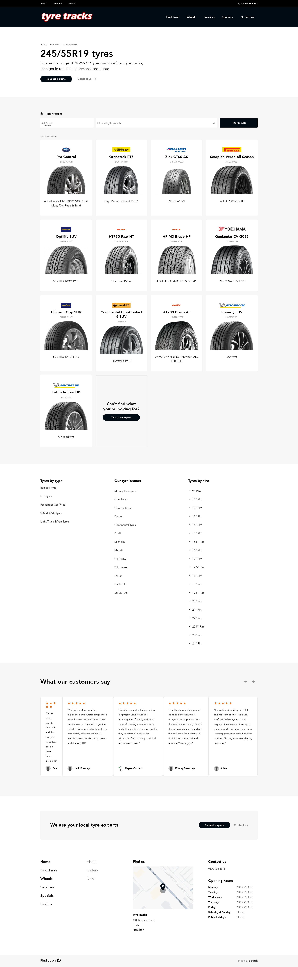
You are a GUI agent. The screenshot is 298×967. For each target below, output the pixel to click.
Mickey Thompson (125, 491)
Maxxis (118, 550)
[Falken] (67, 124)
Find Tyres (172, 17)
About (43, 3)
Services (209, 17)
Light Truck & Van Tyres (54, 522)
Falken (118, 576)
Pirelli (117, 533)
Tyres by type (51, 480)
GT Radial (120, 559)
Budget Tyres (48, 488)
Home (44, 44)
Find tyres (54, 44)
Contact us (241, 825)
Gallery (58, 3)
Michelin (119, 542)
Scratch (253, 960)
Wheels (191, 17)
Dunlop (119, 516)
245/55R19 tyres (69, 44)
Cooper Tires (122, 508)
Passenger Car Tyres (52, 505)
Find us (249, 17)
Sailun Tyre (120, 593)
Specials (227, 17)
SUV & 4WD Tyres (51, 513)
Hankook (120, 584)
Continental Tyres (125, 525)
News (72, 3)
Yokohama (120, 567)
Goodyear (120, 499)
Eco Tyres (46, 496)
